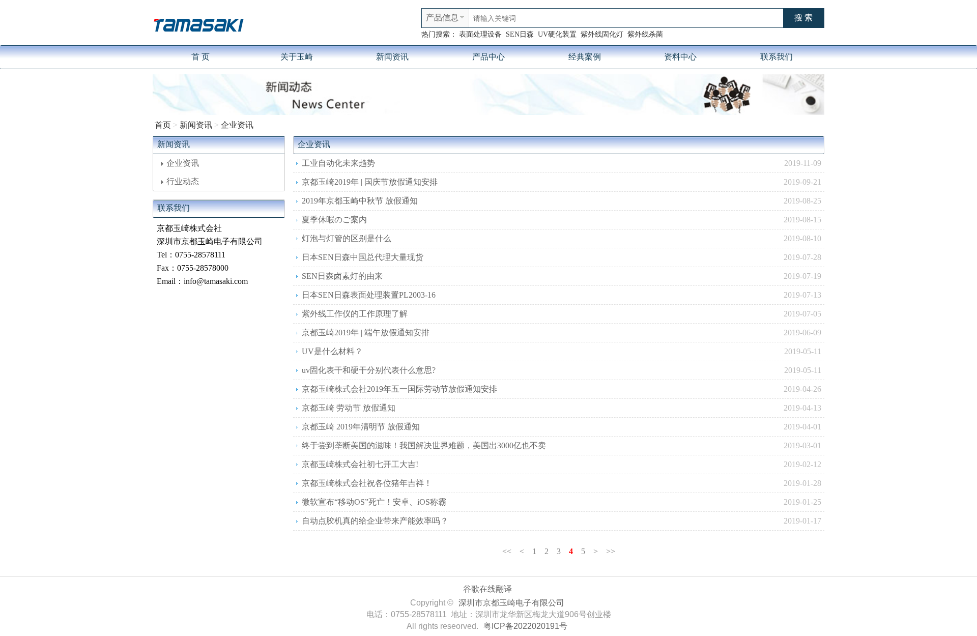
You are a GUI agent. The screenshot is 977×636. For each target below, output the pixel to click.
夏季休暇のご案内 (334, 219)
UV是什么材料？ (332, 351)
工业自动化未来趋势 (338, 163)
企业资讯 (237, 125)
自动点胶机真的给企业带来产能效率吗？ (375, 520)
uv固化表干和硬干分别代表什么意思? (369, 370)
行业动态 (182, 181)
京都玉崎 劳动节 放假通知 (348, 407)
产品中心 (488, 56)
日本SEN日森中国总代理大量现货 (362, 257)
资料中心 (680, 56)
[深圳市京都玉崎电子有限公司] (198, 23)
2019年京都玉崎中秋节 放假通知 (360, 200)
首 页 (200, 56)
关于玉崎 (296, 56)
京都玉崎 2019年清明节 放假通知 (361, 426)
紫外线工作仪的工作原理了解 (355, 313)
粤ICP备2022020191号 (525, 626)
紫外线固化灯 (602, 34)
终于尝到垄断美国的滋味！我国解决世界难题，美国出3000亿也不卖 (424, 445)
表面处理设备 (480, 34)
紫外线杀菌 (645, 34)
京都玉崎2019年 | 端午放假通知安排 (365, 332)
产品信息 (442, 17)
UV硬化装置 (557, 34)
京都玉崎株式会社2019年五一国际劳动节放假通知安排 (399, 389)
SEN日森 (520, 34)
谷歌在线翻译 (487, 589)
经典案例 (584, 56)
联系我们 (776, 56)
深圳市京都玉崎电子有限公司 (511, 602)
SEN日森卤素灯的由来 (342, 276)
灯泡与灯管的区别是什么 (346, 238)
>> (610, 551)
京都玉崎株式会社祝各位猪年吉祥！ (367, 483)
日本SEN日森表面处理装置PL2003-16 (369, 295)
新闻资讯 (392, 56)
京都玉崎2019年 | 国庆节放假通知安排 (370, 182)
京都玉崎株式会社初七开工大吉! (360, 464)
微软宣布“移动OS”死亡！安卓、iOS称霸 (374, 502)
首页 (163, 125)
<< (506, 551)
